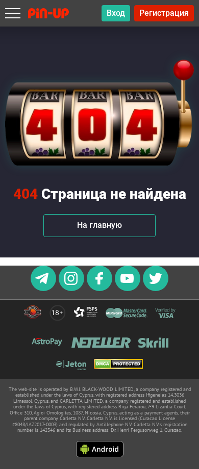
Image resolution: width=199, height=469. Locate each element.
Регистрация (164, 13)
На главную (99, 225)
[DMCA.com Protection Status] (118, 365)
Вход (116, 13)
